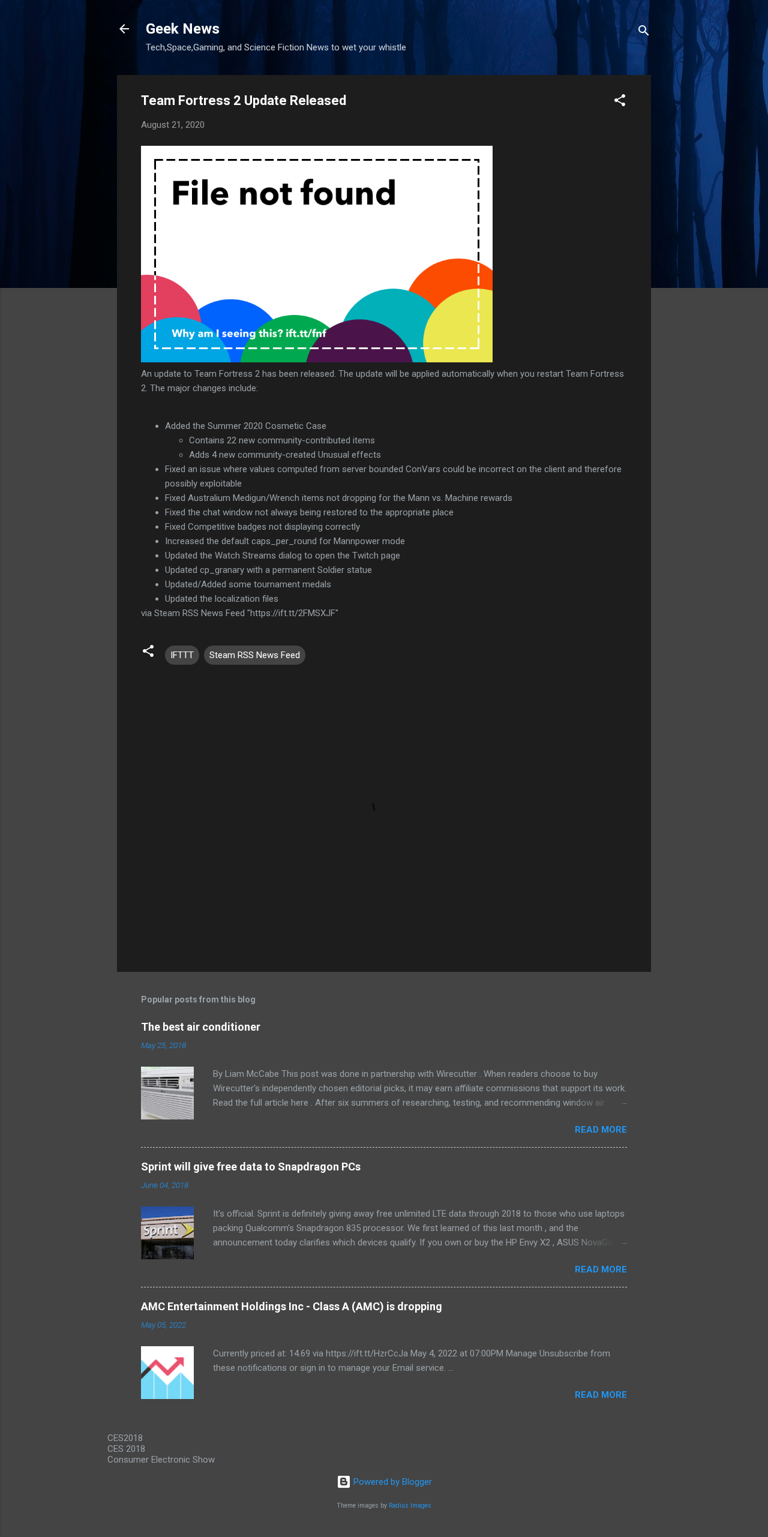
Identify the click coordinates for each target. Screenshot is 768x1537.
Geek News (183, 28)
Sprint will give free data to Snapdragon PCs (251, 1166)
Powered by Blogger (391, 1481)
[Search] (644, 32)
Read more (601, 1129)
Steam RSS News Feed (254, 655)
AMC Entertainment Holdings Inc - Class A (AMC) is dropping (291, 1306)
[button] (620, 102)
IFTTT (182, 655)
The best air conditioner (200, 1026)
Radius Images (410, 1505)
